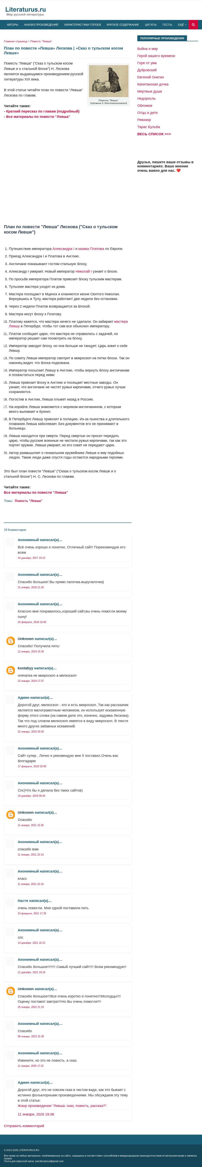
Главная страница (15, 41)
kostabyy (25, 668)
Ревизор (144, 120)
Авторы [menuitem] (12, 24)
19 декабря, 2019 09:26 (31, 795)
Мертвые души (149, 91)
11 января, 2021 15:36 (31, 825)
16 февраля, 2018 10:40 (32, 622)
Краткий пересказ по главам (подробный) (42, 111)
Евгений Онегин (150, 77)
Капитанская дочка (152, 84)
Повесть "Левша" (41, 41)
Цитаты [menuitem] (150, 24)
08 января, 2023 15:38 (31, 1036)
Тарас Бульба (148, 127)
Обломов (144, 106)
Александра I (63, 249)
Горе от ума (147, 63)
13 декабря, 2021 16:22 (31, 942)
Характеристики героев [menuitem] (82, 24)
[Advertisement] (67, 167)
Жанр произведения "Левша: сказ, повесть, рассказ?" (62, 1106)
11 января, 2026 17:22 (31, 1065)
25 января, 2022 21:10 (31, 1007)
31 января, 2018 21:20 (31, 587)
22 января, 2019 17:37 (31, 680)
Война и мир (147, 49)
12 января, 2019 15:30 (31, 651)
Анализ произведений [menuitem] (41, 24)
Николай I (84, 271)
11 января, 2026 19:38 (36, 1114)
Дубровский (147, 70)
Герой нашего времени (156, 56)
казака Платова (91, 249)
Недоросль (146, 98)
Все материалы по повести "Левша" (38, 117)
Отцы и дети (147, 113)
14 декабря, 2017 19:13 (31, 557)
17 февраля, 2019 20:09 (32, 766)
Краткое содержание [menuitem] (123, 24)
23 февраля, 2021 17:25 (32, 913)
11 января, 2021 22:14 (31, 854)
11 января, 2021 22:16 (31, 884)
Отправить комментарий (24, 1126)
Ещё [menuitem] (181, 24)
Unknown (26, 639)
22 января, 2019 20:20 (31, 731)
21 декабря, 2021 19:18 (31, 972)
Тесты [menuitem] (167, 24)
